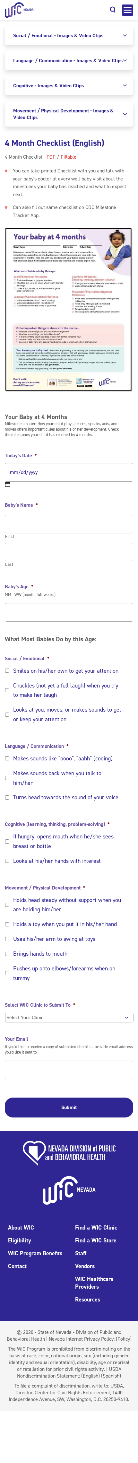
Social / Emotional (27, 658)
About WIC (21, 1227)
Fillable (68, 156)
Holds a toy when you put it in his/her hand (65, 924)
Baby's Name (21, 505)
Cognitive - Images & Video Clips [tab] (48, 85)
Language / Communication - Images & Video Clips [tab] (68, 60)
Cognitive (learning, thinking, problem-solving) (57, 824)
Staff (80, 1253)
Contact (17, 1266)
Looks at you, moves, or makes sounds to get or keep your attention (67, 714)
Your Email (16, 1039)
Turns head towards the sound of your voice (65, 797)
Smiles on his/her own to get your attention (65, 671)
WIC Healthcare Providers (94, 1283)
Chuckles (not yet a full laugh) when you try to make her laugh (65, 690)
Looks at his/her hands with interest (57, 861)
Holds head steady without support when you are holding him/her (67, 905)
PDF (51, 156)
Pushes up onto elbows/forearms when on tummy (64, 973)
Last (9, 564)
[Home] (19, 10)
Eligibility (19, 1240)
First (9, 536)
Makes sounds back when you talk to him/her (57, 778)
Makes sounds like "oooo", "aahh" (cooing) (63, 758)
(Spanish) (111, 1375)
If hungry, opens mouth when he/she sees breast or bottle (63, 841)
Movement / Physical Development (45, 888)
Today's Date (21, 455)
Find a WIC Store (95, 1240)
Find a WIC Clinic (96, 1227)
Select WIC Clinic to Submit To (40, 1005)
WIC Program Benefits (35, 1253)
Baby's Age (19, 586)
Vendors (85, 1266)
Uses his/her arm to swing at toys (54, 939)
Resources (87, 1299)
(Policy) (124, 1339)
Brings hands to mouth (40, 954)
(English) (90, 1375)
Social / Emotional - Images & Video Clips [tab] (58, 35)
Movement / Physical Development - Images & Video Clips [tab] (63, 114)
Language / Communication (37, 746)
